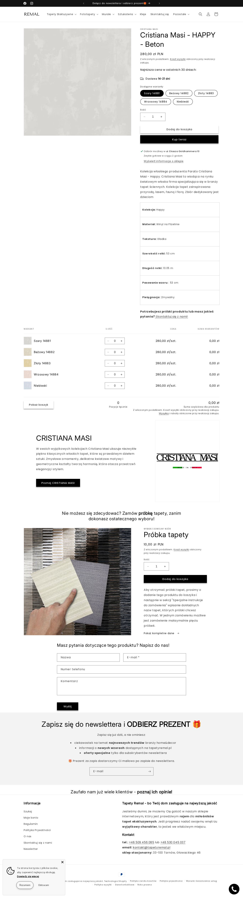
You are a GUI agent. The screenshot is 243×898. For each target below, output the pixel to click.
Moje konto (31, 817)
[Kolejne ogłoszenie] (159, 3)
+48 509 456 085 (141, 842)
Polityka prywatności (171, 881)
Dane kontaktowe (124, 884)
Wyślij (68, 706)
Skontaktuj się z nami (38, 843)
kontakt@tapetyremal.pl (151, 847)
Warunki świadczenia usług (201, 881)
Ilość (143, 109)
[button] (61, 14)
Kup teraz (179, 139)
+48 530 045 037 (173, 842)
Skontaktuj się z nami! (171, 316)
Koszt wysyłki (178, 59)
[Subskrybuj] (149, 771)
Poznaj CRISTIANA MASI (58, 483)
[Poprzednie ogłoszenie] (84, 3)
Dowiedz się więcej (28, 876)
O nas (27, 836)
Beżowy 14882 (179, 93)
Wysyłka (164, 413)
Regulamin (31, 824)
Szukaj (28, 811)
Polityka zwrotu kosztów (143, 881)
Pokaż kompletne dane (159, 633)
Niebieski (183, 101)
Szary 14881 (152, 93)
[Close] (62, 862)
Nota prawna (145, 884)
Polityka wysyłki (103, 884)
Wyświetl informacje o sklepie (163, 161)
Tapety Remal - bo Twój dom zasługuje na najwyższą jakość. (69, 881)
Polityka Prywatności (37, 830)
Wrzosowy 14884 (155, 101)
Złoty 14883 (206, 93)
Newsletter (31, 849)
